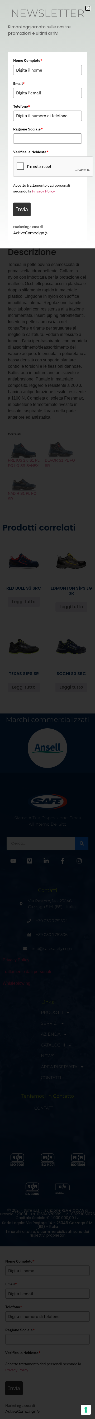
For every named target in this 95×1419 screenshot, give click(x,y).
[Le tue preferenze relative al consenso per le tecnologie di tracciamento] (86, 1410)
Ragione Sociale (28, 129)
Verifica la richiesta (31, 152)
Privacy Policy (43, 191)
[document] (47, 709)
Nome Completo (27, 60)
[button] (88, 8)
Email (19, 83)
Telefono (21, 106)
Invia (22, 209)
